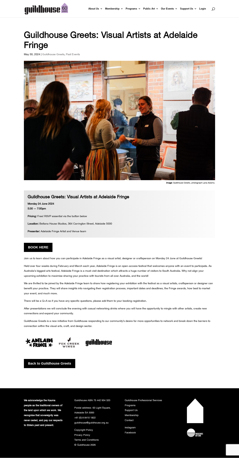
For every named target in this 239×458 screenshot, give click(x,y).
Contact (129, 420)
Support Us (186, 8)
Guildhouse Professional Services (143, 400)
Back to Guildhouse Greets (49, 363)
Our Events (167, 8)
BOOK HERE (38, 247)
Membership (112, 8)
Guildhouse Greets (53, 54)
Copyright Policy (83, 429)
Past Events (73, 54)
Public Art (149, 8)
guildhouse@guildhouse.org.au (91, 422)
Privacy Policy (82, 434)
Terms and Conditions (86, 439)
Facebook (130, 432)
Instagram (130, 427)
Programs (131, 8)
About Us (93, 8)
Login (202, 8)
